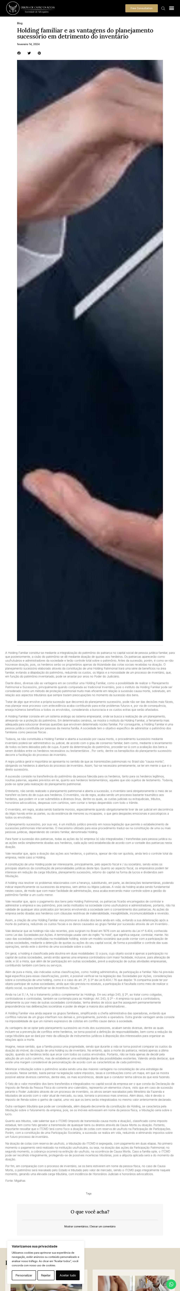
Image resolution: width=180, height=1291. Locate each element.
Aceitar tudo (68, 1275)
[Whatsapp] (171, 1284)
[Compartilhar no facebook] (19, 53)
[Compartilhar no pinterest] (39, 53)
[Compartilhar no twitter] (29, 53)
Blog (19, 23)
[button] (171, 8)
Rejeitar (46, 1275)
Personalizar (23, 1275)
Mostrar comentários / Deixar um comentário (90, 1226)
